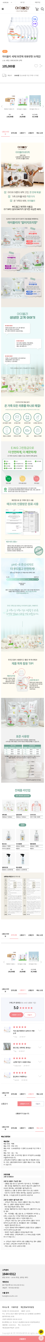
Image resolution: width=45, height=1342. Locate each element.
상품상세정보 (5, 133)
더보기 (30, 1015)
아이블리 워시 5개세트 (35, 109)
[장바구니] (37, 9)
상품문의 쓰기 (24, 1104)
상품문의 (31, 133)
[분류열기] (2, 9)
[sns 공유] (41, 65)
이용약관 (14, 1307)
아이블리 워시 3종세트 (22, 109)
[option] (22, 29)
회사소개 (5, 1307)
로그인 (22, 2)
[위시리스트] (36, 65)
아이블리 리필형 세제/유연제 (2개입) (10, 109)
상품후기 (22, 133)
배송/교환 (39, 133)
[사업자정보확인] (35, 1322)
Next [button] (43, 106)
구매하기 (22, 1339)
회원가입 (37, 2)
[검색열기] (42, 9)
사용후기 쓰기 (16, 1015)
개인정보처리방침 (27, 1307)
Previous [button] (1, 106)
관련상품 (14, 133)
